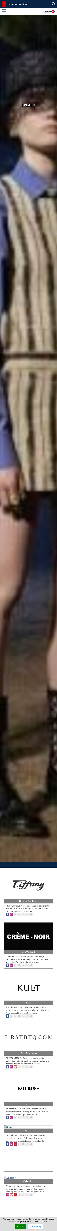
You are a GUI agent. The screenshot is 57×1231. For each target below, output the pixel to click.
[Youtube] (19, 965)
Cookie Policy (35, 1226)
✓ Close (20, 1226)
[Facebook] (7, 965)
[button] (26, 859)
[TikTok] (31, 965)
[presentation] (5, 440)
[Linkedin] (15, 965)
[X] (27, 965)
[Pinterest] (23, 965)
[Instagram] (11, 965)
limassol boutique (18, 4)
